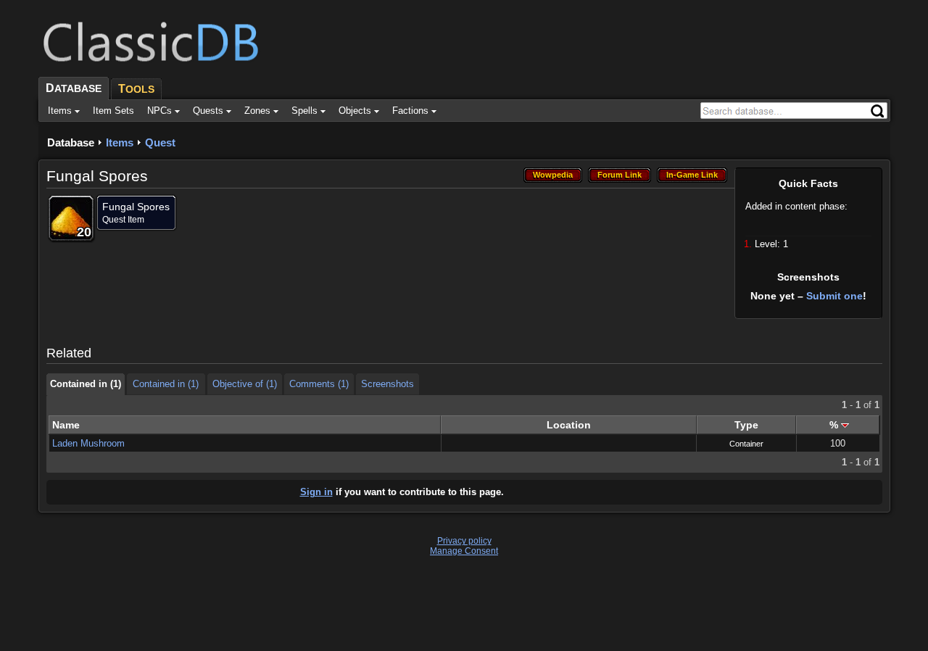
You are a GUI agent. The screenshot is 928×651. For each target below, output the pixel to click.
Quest (160, 142)
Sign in (316, 491)
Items (119, 142)
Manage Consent (464, 551)
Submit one (834, 296)
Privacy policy (464, 541)
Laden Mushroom (88, 443)
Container (746, 443)
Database (70, 142)
